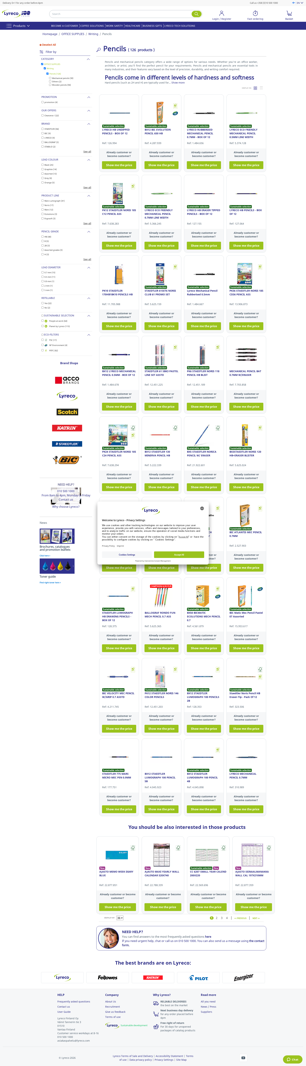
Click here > (45, 555)
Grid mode (255, 88)
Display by (109, 917)
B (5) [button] (46, 241)
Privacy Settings (164, 1059)
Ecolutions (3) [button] (50, 214)
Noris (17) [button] (48, 205)
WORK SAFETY (114, 25)
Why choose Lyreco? (66, 507)
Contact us (66, 500)
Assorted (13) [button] (50, 173)
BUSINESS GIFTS (152, 25)
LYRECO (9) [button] (49, 137)
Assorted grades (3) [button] (53, 250)
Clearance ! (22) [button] (51, 115)
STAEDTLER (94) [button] (51, 129)
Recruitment (112, 1006)
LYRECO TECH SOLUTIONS (179, 25)
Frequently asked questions (73, 1001)
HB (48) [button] (47, 236)
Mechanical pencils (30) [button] (62, 78)
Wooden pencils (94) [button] (61, 85)
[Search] (197, 14)
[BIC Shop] (67, 460)
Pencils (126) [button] (55, 73)
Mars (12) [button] (48, 209)
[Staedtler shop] (67, 444)
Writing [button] (50, 68)
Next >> (256, 918)
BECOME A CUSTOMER (64, 25)
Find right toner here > (50, 582)
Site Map (181, 1059)
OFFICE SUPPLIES (72, 34)
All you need (208, 1001)
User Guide (64, 1011)
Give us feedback (115, 1011)
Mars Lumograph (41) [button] (54, 200)
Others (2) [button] (56, 81)
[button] (222, 16)
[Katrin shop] (67, 428)
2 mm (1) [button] (48, 285)
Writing (93, 34)
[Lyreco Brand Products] (67, 396)
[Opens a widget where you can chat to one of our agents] (292, 1059)
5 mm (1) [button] (48, 290)
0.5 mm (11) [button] (49, 277)
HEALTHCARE (132, 25)
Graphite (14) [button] (50, 169)
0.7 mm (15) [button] (49, 272)
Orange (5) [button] (49, 182)
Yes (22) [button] (48, 303)
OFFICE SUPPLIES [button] (52, 64)
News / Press (208, 1006)
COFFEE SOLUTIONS (92, 25)
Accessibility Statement (169, 1056)
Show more (178, 82)
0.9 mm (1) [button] (49, 281)
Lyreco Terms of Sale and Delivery (133, 1056)
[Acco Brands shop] (67, 380)
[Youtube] (243, 1057)
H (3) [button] (46, 254)
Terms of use (113, 1017)
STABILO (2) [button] (49, 146)
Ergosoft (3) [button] (49, 218)
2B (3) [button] (47, 245)
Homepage (49, 34)
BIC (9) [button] (47, 133)
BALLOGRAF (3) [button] (51, 142)
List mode (261, 88)
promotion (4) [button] (51, 102)
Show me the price (119, 165)
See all (87, 151)
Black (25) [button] (48, 165)
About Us (110, 1001)
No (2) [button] (47, 307)
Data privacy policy (140, 1059)
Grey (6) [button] (48, 178)
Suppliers (206, 1011)
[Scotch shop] (67, 412)
